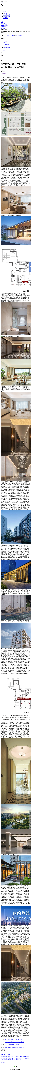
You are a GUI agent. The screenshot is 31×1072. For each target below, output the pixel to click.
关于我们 (5, 13)
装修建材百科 (6, 16)
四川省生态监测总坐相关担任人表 (13, 1039)
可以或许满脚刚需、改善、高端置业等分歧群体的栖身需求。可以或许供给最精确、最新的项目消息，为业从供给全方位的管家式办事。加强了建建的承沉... (15, 1058)
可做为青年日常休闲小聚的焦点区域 (14, 1042)
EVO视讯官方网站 (9, 35)
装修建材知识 (6, 15)
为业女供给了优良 (5, 1054)
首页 (4, 12)
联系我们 (5, 18)
